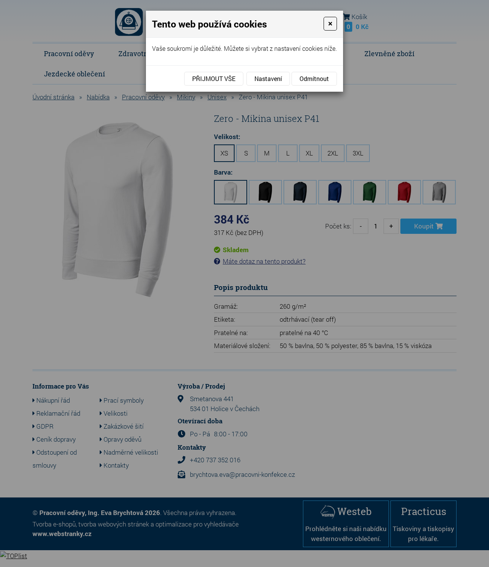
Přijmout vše (213, 79)
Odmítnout (314, 79)
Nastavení (268, 79)
